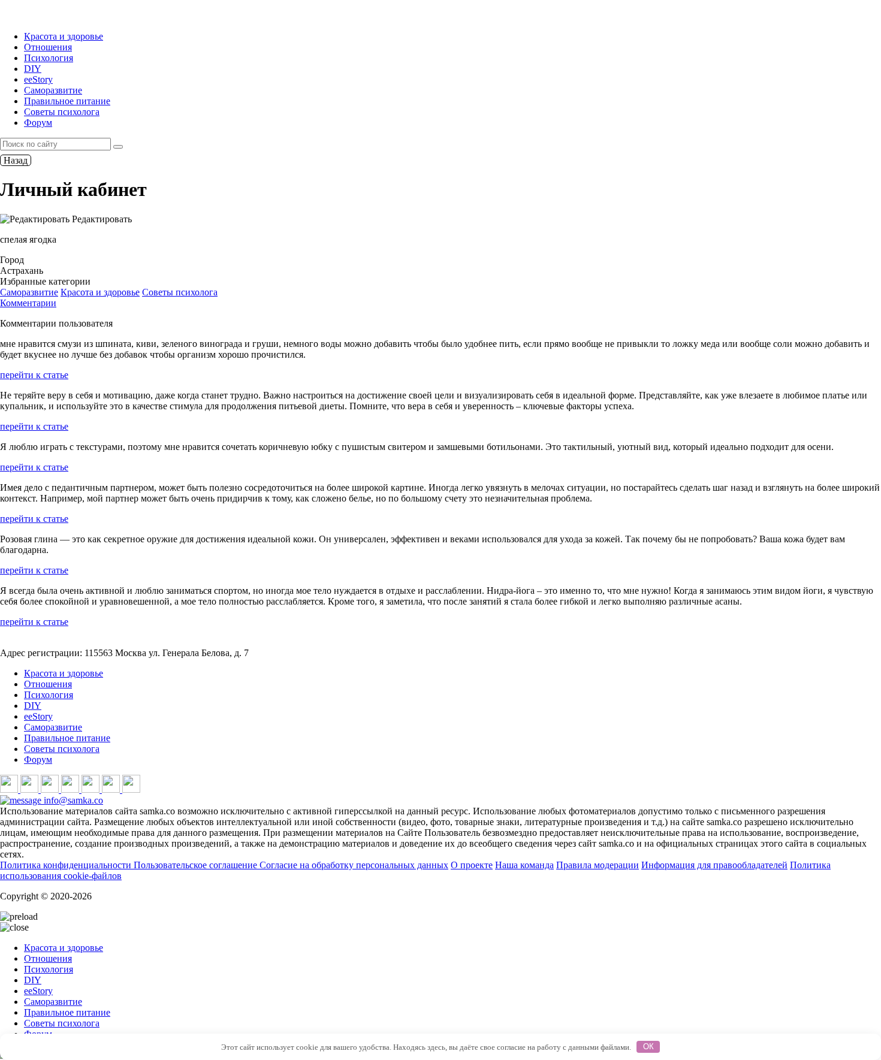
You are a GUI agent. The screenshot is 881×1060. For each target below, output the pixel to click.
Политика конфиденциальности (67, 865)
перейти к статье (34, 375)
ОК (648, 1046)
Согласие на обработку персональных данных (354, 865)
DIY (32, 69)
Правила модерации (597, 865)
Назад (16, 160)
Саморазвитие (53, 90)
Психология (48, 58)
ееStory (38, 79)
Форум (38, 122)
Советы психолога (61, 112)
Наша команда (524, 865)
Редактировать (101, 219)
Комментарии (28, 303)
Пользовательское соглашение (197, 865)
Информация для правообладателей (714, 865)
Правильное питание (67, 101)
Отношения (48, 47)
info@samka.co (72, 800)
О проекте (472, 865)
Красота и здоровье (63, 36)
